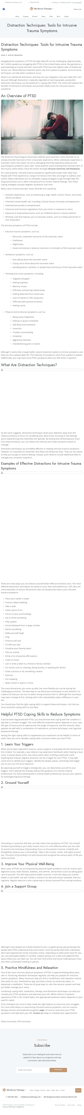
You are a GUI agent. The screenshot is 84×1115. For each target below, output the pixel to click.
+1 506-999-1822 (33, 2)
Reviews (35, 16)
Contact (66, 16)
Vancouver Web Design (9, 1107)
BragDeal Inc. (20, 1107)
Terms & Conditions (60, 1105)
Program (25, 16)
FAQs (51, 16)
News (58, 16)
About (43, 16)
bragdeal (19, 55)
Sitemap (79, 1105)
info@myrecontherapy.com (13, 2)
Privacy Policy (71, 1105)
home (17, 16)
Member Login (77, 9)
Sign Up (78, 1090)
